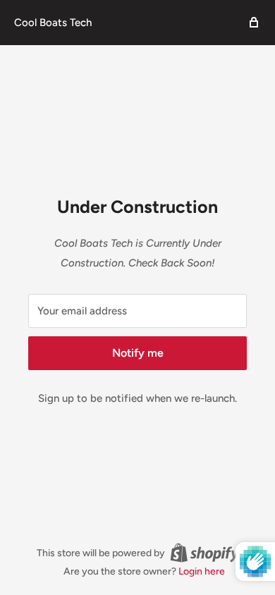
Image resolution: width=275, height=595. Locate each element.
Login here (201, 571)
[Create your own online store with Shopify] (204, 553)
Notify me (138, 353)
